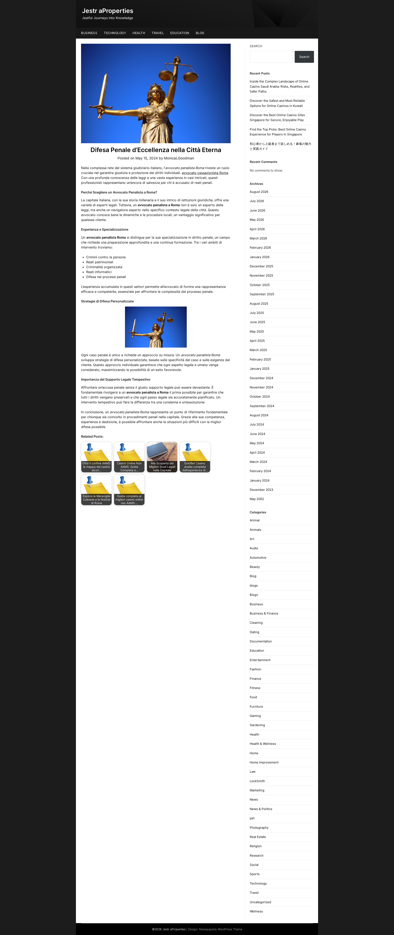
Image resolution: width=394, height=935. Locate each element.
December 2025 (261, 266)
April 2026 (257, 229)
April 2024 (257, 452)
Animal (255, 520)
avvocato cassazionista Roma (205, 173)
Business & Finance (264, 613)
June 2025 (257, 322)
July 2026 (257, 201)
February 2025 (260, 359)
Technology (115, 33)
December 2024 (261, 378)
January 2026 (259, 257)
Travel (158, 33)
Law (252, 772)
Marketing (257, 790)
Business (89, 33)
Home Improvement (264, 762)
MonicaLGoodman (179, 158)
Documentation (261, 641)
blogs (254, 585)
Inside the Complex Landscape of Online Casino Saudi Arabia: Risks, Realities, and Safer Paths (279, 86)
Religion (256, 846)
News (254, 799)
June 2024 (257, 434)
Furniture (256, 706)
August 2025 (259, 304)
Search (256, 46)
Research (256, 855)
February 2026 (260, 247)
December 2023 (261, 490)
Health (139, 33)
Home (254, 753)
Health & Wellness (263, 744)
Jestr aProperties (107, 10)
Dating (254, 632)
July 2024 (257, 424)
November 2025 (261, 275)
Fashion (255, 669)
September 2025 (262, 294)
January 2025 (259, 369)
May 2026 (257, 220)
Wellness (256, 911)
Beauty (255, 567)
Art (252, 539)
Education (179, 33)
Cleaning (256, 623)
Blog (200, 33)
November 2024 (261, 387)
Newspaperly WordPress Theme (220, 929)
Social (254, 865)
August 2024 (259, 415)
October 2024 (260, 396)
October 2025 (260, 285)
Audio (254, 548)
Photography (259, 828)
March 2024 (258, 462)
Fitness (255, 688)
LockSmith (257, 781)
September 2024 (262, 406)
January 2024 (260, 480)
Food (253, 697)
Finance (255, 679)
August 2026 (259, 192)
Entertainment (260, 660)
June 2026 (257, 210)
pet (252, 818)
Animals (255, 530)
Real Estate (258, 837)
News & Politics (261, 809)
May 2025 (257, 331)
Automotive (258, 558)
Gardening (257, 725)
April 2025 (257, 341)
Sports (255, 874)
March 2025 (258, 350)
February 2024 (260, 471)
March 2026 (258, 238)
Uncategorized (260, 902)
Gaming (255, 716)
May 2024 (257, 443)
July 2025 (257, 313)
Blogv (254, 595)
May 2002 (257, 499)
